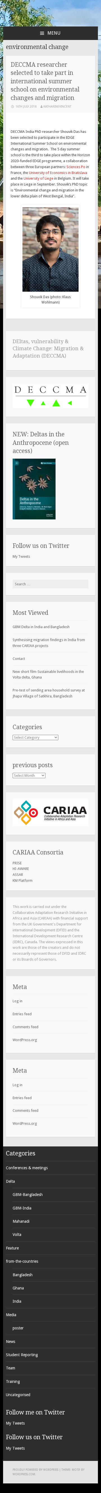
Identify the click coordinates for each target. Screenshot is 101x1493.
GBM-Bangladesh (28, 1194)
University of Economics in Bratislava (58, 173)
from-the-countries (22, 1261)
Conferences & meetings (27, 1168)
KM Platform (23, 880)
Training (13, 1381)
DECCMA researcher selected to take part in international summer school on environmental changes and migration (45, 81)
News (10, 1341)
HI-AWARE (21, 869)
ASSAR (18, 874)
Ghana (18, 1288)
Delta (10, 1181)
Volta (17, 1234)
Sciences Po (75, 167)
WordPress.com (24, 1474)
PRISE (17, 863)
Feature (12, 1248)
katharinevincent (57, 106)
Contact (19, 659)
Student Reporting (22, 1355)
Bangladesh (23, 1275)
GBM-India (22, 1208)
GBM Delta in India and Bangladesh (41, 627)
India (17, 1301)
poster (18, 1328)
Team (10, 1368)
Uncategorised (18, 1394)
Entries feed (22, 1014)
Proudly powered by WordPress (35, 1469)
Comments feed (25, 1027)
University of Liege (38, 178)
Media (11, 1315)
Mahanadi (21, 1221)
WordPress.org (25, 1040)
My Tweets (21, 556)
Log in (17, 1001)
